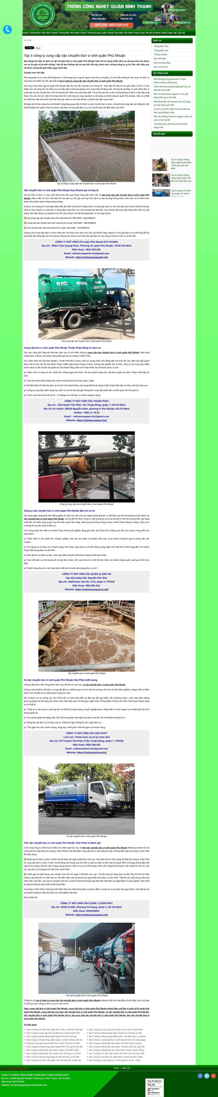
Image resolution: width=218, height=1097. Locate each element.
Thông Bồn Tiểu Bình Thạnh (44, 33)
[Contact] (7, 29)
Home (26, 33)
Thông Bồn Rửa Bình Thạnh (72, 33)
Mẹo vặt (172, 33)
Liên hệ (181, 33)
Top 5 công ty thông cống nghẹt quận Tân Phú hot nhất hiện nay (181, 161)
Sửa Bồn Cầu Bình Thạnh (127, 33)
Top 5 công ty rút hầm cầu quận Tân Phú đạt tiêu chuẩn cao (53, 1060)
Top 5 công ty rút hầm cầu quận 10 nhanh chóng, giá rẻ (181, 177)
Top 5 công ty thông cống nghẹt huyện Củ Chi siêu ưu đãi (115, 1033)
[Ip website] (154, 1087)
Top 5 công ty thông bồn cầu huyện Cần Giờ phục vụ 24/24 (53, 1053)
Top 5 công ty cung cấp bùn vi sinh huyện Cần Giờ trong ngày (117, 1040)
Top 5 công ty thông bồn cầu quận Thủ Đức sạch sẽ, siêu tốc (117, 1046)
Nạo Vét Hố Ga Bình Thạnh (154, 33)
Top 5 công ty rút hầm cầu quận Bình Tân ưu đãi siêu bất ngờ (54, 1029)
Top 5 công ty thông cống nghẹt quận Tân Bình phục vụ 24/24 (117, 1036)
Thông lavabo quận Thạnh (100, 33)
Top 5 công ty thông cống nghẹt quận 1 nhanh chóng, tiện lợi (54, 1040)
